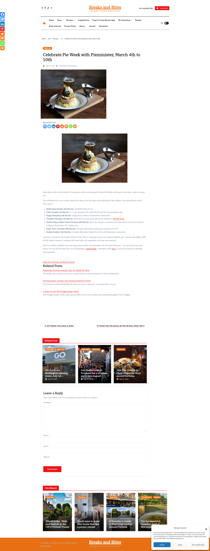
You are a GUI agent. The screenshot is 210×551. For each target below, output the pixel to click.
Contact (92, 26)
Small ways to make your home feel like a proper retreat (88, 524)
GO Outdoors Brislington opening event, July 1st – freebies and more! (56, 374)
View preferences (198, 545)
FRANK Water (119, 218)
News (59, 20)
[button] (205, 527)
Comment (47, 402)
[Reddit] (62, 126)
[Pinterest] (58, 126)
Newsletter (103, 26)
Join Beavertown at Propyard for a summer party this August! (94, 372)
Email (46, 446)
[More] (75, 126)
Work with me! (55, 26)
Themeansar (45, 546)
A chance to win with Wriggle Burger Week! (61, 291)
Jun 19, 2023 (88, 379)
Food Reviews (146, 497)
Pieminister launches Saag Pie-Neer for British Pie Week (66, 270)
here (114, 248)
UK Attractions (124, 20)
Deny (180, 545)
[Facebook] (45, 126)
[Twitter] (49, 126)
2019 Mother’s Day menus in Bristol (60, 326)
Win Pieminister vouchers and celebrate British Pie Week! (67, 281)
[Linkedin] (53, 126)
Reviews (70, 20)
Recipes (138, 20)
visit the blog (91, 248)
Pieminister (72, 66)
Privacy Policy (70, 26)
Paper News (70, 543)
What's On (47, 48)
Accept (162, 545)
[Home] (44, 23)
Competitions (83, 20)
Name (46, 435)
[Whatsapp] (71, 126)
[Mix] (66, 126)
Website (46, 457)
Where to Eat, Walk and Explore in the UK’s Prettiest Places (57, 524)
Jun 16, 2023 (124, 379)
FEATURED (50, 349)
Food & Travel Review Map (104, 20)
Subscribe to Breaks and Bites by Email (59, 262)
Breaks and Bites (105, 7)
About (82, 26)
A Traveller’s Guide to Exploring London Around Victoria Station (120, 525)
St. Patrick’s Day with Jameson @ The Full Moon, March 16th (120, 326)
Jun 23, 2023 (52, 379)
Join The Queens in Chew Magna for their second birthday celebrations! (128, 374)
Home (51, 20)
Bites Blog (50, 497)
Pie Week (63, 66)
